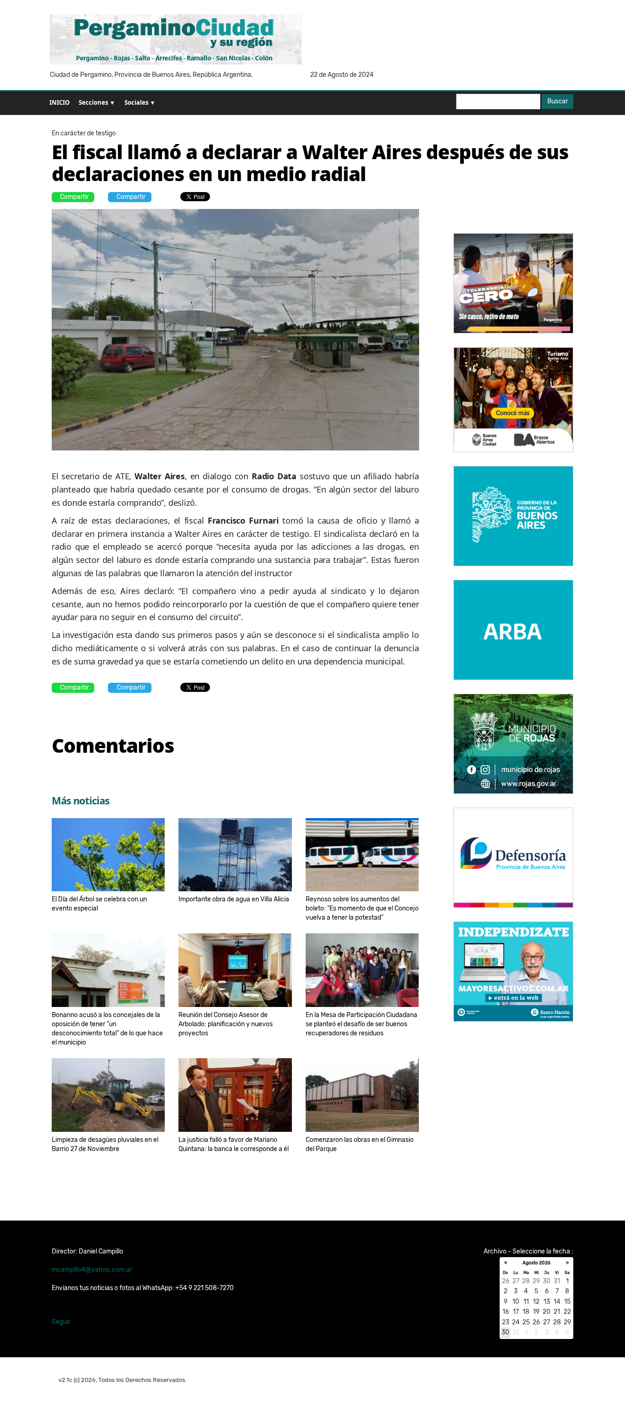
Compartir (74, 197)
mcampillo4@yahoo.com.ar (92, 1270)
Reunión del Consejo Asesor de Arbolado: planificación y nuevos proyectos (225, 1024)
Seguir (61, 1322)
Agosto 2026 (536, 1263)
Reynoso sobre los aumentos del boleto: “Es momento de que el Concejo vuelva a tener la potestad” (362, 908)
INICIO (59, 102)
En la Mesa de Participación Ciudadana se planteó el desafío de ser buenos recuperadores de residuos (361, 1024)
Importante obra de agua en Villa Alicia (233, 899)
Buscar (557, 101)
